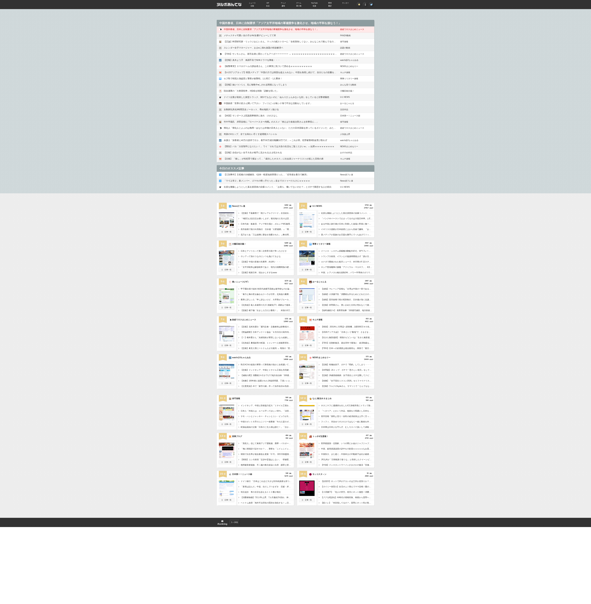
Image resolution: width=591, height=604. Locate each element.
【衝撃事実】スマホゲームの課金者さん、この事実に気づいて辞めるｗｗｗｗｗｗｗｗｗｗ (268, 66)
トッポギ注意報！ (320, 436)
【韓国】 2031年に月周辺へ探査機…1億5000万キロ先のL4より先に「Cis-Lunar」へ (347, 327)
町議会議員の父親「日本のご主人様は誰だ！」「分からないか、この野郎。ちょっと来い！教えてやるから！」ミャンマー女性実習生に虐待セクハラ (267, 427)
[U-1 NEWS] (307, 227)
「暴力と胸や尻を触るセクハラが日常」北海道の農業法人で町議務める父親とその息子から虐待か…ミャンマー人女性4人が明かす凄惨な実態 (267, 294)
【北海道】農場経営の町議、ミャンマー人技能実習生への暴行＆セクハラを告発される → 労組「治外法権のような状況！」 (267, 343)
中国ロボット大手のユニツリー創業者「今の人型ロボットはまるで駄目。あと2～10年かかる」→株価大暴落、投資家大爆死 (267, 422)
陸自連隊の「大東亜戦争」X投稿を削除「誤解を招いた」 (251, 91)
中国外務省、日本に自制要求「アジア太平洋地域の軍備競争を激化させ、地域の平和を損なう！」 (271, 29)
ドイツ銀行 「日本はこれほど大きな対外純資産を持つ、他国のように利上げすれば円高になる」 (267, 481)
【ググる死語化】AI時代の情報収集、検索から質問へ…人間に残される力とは (347, 497)
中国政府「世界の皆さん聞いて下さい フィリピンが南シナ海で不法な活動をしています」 (268, 103)
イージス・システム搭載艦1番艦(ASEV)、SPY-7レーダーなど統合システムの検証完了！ (347, 251)
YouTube (314, 3)
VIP (267, 3)
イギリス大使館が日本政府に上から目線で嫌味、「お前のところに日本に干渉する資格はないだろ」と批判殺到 (347, 229)
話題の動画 (345, 48)
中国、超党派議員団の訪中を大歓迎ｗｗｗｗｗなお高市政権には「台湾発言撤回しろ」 (347, 449)
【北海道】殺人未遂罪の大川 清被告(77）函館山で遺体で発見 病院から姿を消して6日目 (267, 305)
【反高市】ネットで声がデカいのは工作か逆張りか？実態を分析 (347, 481)
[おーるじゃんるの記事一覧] (307, 309)
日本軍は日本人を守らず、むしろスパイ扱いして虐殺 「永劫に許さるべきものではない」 (347, 427)
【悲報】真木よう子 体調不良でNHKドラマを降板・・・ (252, 60)
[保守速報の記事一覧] (226, 425)
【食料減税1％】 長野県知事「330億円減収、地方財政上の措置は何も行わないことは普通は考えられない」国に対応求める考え (347, 310)
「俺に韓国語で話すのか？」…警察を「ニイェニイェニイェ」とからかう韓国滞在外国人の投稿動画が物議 (267, 449)
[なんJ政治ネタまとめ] (307, 419)
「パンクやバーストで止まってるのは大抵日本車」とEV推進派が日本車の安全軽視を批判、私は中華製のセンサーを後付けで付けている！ (347, 218)
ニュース (252, 3)
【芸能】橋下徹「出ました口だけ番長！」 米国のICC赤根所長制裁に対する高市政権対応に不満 (267, 310)
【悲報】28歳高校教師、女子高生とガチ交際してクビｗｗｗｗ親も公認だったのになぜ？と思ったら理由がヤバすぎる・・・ (347, 375)
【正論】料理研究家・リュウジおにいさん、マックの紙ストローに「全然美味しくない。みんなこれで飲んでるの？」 (281, 41)
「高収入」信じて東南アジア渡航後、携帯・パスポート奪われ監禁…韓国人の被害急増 (267, 443)
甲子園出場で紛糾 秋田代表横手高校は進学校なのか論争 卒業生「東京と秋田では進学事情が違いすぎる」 (267, 289)
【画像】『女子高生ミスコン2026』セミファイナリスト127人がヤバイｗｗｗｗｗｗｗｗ (347, 381)
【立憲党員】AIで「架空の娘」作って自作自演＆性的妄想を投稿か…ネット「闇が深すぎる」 (267, 386)
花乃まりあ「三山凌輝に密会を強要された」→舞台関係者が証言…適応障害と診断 (267, 235)
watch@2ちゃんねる (349, 60)
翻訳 (330, 6)
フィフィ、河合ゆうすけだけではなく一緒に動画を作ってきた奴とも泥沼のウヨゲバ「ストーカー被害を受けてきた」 (347, 422)
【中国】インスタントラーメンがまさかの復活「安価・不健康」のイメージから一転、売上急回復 (347, 465)
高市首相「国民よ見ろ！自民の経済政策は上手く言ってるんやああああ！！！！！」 (347, 416)
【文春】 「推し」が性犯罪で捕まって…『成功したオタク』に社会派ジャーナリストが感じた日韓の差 (274, 158)
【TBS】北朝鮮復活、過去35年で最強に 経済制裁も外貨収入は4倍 (347, 343)
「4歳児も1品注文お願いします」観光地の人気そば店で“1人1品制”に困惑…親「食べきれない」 (267, 218)
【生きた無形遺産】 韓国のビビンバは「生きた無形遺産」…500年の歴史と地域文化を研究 (347, 337)
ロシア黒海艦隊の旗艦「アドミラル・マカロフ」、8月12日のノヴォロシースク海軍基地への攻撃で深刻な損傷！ (347, 267)
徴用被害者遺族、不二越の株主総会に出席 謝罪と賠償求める (267, 465)
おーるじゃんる (347, 103)
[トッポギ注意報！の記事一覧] (307, 463)
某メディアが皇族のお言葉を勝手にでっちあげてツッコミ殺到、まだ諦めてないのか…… (347, 235)
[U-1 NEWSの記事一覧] (307, 233)
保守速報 (344, 41)
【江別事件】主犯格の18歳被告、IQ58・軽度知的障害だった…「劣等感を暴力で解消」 (266, 174)
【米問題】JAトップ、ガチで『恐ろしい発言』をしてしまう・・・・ (347, 370)
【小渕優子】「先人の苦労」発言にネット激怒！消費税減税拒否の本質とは (347, 492)
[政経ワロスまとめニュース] (226, 340)
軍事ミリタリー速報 (349, 78)
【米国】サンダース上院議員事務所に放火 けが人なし (251, 115)
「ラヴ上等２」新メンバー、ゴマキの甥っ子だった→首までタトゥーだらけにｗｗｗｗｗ (267, 180)
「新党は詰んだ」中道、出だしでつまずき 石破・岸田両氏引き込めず (267, 486)
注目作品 (344, 109)
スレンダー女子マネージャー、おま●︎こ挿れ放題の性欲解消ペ (253, 47)
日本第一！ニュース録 (350, 116)
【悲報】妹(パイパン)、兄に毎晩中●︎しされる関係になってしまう (255, 84)
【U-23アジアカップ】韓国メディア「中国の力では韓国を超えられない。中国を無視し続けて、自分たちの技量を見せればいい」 (286, 72)
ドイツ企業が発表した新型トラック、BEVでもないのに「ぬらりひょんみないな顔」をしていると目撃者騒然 (276, 97)
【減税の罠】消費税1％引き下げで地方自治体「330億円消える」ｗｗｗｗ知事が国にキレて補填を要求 (267, 375)
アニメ (283, 3)
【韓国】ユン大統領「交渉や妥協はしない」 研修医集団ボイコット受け (267, 459)
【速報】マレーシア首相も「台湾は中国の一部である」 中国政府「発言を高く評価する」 (347, 289)
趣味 (283, 6)
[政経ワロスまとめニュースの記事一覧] (226, 347)
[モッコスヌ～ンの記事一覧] (307, 501)
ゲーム (298, 3)
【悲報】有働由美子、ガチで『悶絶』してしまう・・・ (346, 364)
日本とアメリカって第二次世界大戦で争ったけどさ (264, 251)
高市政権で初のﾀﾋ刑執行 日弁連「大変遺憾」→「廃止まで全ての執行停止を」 (267, 229)
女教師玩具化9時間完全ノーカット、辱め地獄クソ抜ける (251, 109)
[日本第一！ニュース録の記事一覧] (226, 501)
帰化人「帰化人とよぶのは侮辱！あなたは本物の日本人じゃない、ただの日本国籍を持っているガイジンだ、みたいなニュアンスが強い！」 (292, 128)
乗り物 (298, 6)
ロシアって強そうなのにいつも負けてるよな (261, 256)
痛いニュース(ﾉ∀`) (240, 282)
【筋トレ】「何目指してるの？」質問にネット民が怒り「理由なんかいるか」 (347, 503)
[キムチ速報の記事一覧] (307, 347)
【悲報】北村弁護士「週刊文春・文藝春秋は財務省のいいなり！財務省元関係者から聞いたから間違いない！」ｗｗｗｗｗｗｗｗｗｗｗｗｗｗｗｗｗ (267, 327)
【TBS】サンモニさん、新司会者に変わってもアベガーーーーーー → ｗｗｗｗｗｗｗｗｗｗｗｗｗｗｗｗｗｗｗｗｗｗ (281, 54)
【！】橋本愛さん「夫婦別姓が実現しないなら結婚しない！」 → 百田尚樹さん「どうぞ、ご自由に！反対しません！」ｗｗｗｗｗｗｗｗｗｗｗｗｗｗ (267, 337)
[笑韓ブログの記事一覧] (226, 463)
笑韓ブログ (237, 436)
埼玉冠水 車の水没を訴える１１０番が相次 (261, 492)
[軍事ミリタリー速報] (307, 265)
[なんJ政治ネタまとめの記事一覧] (307, 425)
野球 (330, 3)
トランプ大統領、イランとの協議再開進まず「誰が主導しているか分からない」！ (347, 256)
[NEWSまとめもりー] (307, 378)
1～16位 (234, 522)
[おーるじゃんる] (307, 303)
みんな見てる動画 (348, 85)
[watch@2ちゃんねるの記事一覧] (226, 384)
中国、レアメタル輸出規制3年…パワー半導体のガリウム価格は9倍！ (347, 272)
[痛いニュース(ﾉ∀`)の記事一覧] (226, 309)
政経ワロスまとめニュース (352, 29)
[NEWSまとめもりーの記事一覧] (307, 384)
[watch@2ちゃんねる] (226, 378)
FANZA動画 (345, 35)
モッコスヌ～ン (319, 474)
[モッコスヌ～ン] (307, 495)
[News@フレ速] (226, 227)
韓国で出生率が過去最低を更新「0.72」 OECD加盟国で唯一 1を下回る (267, 454)
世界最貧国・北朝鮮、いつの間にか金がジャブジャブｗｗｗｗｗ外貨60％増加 (347, 443)
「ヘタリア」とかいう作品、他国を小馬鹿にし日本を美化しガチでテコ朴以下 (347, 411)
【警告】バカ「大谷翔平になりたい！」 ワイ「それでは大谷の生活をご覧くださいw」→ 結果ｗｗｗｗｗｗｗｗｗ (279, 146)
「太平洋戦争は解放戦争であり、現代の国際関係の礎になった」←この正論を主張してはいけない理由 (267, 267)
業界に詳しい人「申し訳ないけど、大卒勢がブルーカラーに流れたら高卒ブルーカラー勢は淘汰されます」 (267, 299)
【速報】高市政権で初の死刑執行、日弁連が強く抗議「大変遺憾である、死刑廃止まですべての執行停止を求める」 (347, 299)
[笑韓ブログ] (226, 457)
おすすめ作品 (346, 152)
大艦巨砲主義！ (347, 91)
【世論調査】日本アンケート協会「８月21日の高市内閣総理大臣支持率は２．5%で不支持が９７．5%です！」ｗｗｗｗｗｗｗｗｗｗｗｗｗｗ (267, 332)
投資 (314, 6)
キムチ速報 (345, 72)
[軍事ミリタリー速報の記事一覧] (307, 271)
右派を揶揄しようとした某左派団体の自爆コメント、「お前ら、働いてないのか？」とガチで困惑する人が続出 (278, 187)
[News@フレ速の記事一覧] (226, 233)
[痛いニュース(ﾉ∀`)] (226, 303)
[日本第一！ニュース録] (226, 495)
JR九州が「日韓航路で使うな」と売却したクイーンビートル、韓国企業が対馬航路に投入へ (347, 459)
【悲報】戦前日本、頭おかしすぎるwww (259, 272)
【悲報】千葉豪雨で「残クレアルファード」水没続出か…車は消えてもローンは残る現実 (267, 213)
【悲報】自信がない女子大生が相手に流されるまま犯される (253, 152)
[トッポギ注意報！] (307, 457)
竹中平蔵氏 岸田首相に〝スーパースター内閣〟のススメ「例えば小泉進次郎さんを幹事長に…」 (271, 122)
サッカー (345, 3)
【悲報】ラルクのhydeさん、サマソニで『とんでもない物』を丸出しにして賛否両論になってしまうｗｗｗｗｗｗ (347, 386)
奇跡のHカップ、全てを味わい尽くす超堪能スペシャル (250, 134)
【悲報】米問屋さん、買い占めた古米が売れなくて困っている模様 (347, 305)
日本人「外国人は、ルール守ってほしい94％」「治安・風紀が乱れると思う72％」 (267, 411)
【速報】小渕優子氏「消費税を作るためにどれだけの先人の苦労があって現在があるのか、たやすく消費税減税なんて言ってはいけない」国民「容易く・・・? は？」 (347, 294)
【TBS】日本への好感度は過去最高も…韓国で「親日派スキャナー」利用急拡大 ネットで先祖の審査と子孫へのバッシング (347, 348)
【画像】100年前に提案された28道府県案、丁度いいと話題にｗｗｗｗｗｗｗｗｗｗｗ (267, 381)
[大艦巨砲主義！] (226, 265)
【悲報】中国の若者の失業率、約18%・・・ (261, 262)
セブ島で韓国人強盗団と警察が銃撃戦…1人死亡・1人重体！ (253, 78)
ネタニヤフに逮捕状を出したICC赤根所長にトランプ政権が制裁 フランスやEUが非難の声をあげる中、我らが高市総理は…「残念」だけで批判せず (347, 405)
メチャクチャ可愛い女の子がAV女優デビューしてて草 (250, 35)
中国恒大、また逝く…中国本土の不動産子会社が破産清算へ (347, 454)
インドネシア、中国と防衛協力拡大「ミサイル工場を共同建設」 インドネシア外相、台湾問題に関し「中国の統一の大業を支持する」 (267, 405)
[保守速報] (226, 419)
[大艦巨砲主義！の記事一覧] (226, 271)
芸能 (252, 6)
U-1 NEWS (345, 97)
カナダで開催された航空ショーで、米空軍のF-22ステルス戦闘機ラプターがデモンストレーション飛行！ (347, 262)
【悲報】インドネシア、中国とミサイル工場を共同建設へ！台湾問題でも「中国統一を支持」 (267, 370)
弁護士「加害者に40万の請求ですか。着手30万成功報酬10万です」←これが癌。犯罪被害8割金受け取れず (275, 140)
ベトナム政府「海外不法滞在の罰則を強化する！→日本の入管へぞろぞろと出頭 (267, 503)
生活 (267, 6)
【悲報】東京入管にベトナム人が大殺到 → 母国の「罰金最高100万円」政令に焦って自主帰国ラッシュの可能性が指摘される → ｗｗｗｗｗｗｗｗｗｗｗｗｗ (267, 348)
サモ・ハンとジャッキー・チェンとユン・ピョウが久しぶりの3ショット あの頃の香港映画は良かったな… (267, 416)
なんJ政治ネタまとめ (322, 398)
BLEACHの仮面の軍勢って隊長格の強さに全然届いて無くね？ (267, 364)
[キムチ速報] (307, 340)
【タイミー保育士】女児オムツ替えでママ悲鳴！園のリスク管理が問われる (347, 486)
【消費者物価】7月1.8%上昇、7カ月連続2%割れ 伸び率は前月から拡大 (267, 497)
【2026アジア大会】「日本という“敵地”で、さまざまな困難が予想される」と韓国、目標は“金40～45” (347, 332)
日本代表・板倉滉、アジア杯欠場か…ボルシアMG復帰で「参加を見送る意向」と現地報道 (267, 224)
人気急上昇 (345, 134)
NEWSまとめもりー (349, 66)
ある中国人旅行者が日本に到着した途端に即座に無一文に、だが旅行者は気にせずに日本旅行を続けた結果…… (347, 224)
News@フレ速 (346, 174)
